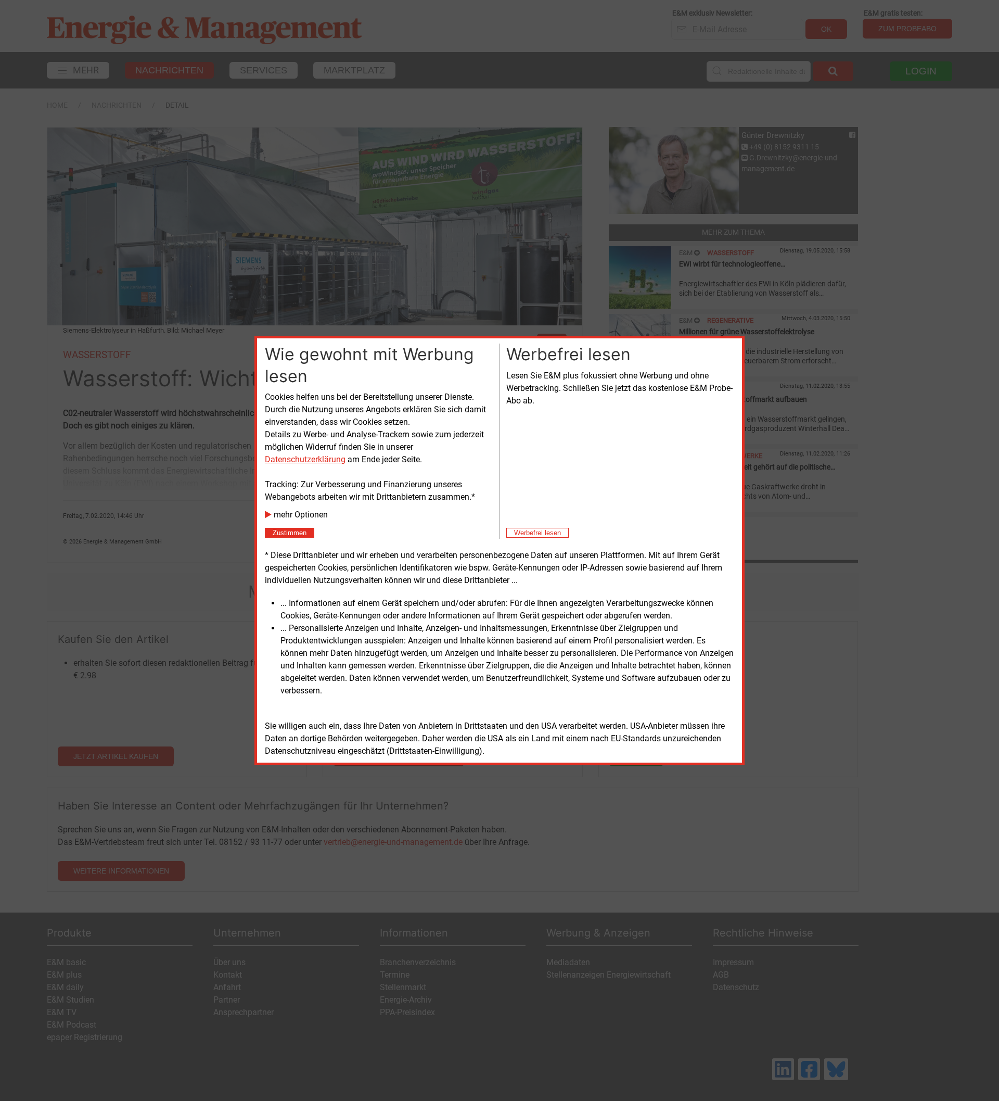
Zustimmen (289, 533)
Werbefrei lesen (537, 533)
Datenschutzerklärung (305, 459)
